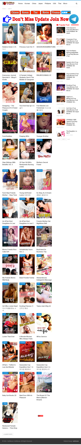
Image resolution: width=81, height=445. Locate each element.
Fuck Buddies (7, 136)
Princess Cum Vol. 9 (26, 47)
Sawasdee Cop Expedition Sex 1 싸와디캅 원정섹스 (26, 367)
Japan (40, 3)
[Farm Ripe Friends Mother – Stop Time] (10, 179)
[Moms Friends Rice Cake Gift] (10, 236)
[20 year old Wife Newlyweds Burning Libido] (27, 149)
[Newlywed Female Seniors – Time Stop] (10, 412)
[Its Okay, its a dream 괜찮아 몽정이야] (44, 179)
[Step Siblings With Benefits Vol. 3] (10, 149)
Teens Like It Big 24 (44, 306)
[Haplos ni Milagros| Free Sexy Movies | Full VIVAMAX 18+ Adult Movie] (61, 99)
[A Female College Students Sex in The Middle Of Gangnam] (27, 62)
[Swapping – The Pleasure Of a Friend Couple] (10, 92)
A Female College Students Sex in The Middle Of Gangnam (26, 77)
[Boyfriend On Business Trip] (44, 236)
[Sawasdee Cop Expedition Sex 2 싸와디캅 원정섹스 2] (44, 351)
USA (54, 3)
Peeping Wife (24, 136)
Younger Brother (43, 136)
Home (20, 3)
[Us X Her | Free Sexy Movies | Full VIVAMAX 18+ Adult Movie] (61, 110)
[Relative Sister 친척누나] (10, 33)
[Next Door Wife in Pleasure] (27, 382)
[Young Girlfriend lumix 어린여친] (27, 179)
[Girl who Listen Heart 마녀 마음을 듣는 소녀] (10, 293)
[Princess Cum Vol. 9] (27, 33)
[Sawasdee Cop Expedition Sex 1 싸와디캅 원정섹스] (27, 351)
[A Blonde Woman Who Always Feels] (27, 323)
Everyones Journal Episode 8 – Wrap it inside (9, 77)
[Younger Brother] (44, 123)
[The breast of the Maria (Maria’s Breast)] (44, 382)
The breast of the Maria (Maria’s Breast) (43, 397)
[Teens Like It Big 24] (44, 293)
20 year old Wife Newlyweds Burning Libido (26, 164)
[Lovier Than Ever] (10, 323)
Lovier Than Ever (8, 337)
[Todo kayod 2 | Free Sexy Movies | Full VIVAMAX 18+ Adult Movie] (61, 30)
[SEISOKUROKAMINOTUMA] (44, 33)
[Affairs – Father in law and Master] (10, 351)
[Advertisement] (40, 430)
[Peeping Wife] (27, 123)
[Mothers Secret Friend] (44, 149)
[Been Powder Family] (27, 264)
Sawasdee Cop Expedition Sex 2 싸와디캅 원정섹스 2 (43, 367)
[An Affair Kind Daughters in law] (10, 208)
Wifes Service (42, 337)
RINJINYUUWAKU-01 (44, 75)
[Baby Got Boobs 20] (10, 382)
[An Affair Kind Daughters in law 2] (27, 208)
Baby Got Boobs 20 (9, 395)
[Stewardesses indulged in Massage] (44, 264)
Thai (59, 3)
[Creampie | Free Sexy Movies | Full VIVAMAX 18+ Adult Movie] (61, 41)
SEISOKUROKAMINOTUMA (46, 47)
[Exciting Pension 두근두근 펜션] (27, 293)
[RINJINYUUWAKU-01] (44, 62)
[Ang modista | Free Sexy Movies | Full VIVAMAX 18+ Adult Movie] (61, 76)
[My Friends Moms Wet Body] (10, 264)
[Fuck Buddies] (10, 123)
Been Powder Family (26, 278)
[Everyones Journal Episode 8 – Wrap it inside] (10, 62)
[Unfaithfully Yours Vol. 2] (27, 236)
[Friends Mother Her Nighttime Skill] (44, 208)
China (34, 3)
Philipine (48, 3)
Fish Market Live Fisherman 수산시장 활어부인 (44, 108)
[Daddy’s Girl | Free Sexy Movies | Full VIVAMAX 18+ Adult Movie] (61, 64)
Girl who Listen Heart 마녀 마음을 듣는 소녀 (10, 308)
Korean (27, 3)
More (65, 3)
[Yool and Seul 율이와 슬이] (27, 92)
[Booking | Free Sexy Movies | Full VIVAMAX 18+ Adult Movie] (61, 87)
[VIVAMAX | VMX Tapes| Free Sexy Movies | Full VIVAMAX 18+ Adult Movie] (61, 122)
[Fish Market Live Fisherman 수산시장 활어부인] (44, 92)
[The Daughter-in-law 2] (61, 133)
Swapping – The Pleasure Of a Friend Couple (9, 108)
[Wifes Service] (44, 323)
